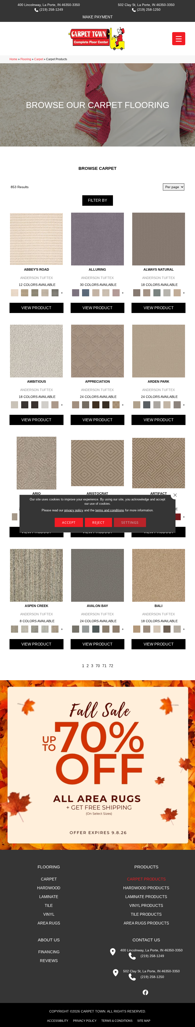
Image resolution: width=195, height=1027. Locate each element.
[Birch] (156, 629)
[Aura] (36, 238)
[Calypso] (85, 629)
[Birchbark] (106, 292)
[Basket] (146, 292)
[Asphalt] (97, 575)
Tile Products (146, 914)
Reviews (49, 961)
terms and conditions (109, 510)
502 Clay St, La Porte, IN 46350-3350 (146, 5)
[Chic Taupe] (45, 292)
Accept (69, 522)
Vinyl (48, 914)
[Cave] (167, 629)
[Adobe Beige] (36, 463)
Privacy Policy (85, 1020)
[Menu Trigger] (178, 38)
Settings (130, 522)
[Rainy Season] (45, 629)
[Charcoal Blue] (96, 629)
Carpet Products (146, 879)
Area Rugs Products (146, 923)
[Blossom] (116, 292)
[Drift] (167, 404)
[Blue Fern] (156, 292)
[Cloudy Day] (156, 404)
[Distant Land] (116, 629)
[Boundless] (34, 292)
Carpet (38, 59)
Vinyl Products (146, 906)
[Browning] (106, 404)
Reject (98, 522)
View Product (36, 308)
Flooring (25, 59)
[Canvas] (36, 350)
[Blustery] (167, 292)
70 (98, 666)
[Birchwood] (97, 463)
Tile (49, 906)
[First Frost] (45, 404)
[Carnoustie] (116, 404)
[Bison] (96, 404)
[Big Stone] (146, 629)
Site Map (143, 1020)
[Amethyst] (97, 238)
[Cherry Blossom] (177, 516)
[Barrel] (158, 238)
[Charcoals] (24, 404)
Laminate (48, 897)
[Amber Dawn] (158, 575)
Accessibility (57, 1020)
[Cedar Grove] (36, 575)
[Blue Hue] (146, 404)
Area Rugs (49, 923)
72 (111, 666)
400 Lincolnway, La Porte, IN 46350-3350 (49, 5)
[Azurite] (85, 292)
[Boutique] (177, 292)
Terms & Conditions (116, 1020)
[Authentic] (158, 350)
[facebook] (145, 993)
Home (13, 59)
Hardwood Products (146, 888)
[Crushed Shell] (177, 629)
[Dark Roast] (34, 404)
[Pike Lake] (34, 629)
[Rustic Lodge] (55, 629)
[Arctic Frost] (85, 404)
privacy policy (73, 510)
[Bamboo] (24, 292)
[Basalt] (96, 292)
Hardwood (48, 888)
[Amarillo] (97, 350)
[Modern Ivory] (24, 629)
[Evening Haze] (177, 404)
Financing (48, 952)
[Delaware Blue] (55, 292)
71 (104, 666)
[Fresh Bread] (55, 404)
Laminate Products (146, 897)
